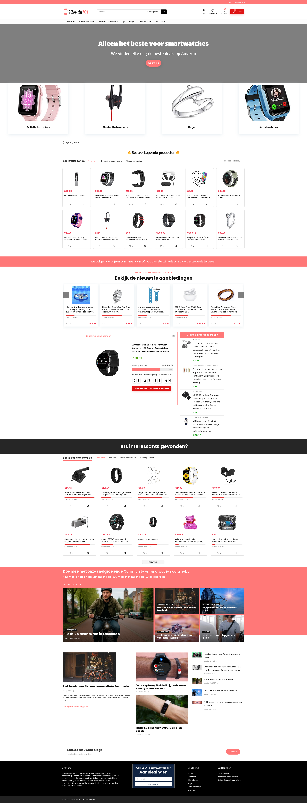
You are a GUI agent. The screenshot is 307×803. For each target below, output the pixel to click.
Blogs (163, 21)
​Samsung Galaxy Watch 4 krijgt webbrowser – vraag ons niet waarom (161, 687)
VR (157, 21)
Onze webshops (194, 787)
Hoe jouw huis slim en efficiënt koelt (220, 690)
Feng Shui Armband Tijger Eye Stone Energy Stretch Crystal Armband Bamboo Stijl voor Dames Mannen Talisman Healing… (159, 312)
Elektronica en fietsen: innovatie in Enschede (96, 686)
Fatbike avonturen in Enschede (218, 679)
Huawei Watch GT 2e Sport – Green (229, 196)
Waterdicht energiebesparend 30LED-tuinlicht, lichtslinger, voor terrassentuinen (78, 494)
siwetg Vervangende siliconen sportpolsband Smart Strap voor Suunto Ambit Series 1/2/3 (86, 311)
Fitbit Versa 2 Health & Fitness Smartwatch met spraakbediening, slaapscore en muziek (168, 240)
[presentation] (66, 295)
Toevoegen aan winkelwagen (97, 391)
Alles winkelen (193, 780)
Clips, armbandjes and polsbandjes (206, 366)
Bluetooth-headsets (108, 21)
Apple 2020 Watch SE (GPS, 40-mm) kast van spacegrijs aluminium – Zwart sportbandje (199, 239)
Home (190, 773)
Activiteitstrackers (86, 21)
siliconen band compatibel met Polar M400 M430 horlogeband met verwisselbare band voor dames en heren (138, 198)
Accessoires (69, 21)
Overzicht (192, 777)
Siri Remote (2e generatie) (74, 195)
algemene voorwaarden (228, 777)
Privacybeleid (223, 773)
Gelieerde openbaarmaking (229, 780)
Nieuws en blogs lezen (237, 2)
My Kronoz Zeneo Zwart (148, 539)
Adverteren (192, 790)
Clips (123, 21)
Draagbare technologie (74, 706)
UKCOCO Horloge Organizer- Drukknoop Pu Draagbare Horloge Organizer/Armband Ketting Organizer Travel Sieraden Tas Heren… (206, 402)
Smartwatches (145, 21)
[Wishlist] (212, 11)
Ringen (132, 21)
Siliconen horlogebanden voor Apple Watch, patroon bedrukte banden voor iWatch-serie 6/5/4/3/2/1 (190, 494)
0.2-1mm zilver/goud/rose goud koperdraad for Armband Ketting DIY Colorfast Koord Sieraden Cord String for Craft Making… (207, 376)
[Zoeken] (164, 11)
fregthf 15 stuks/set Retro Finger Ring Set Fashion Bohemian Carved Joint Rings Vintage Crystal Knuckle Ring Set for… (231, 312)
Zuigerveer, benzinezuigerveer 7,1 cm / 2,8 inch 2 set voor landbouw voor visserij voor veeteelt (152, 494)
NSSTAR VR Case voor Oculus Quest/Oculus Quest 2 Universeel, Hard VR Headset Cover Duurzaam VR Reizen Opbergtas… (206, 350)
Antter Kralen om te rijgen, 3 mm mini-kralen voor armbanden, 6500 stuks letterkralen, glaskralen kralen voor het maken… (196, 312)
